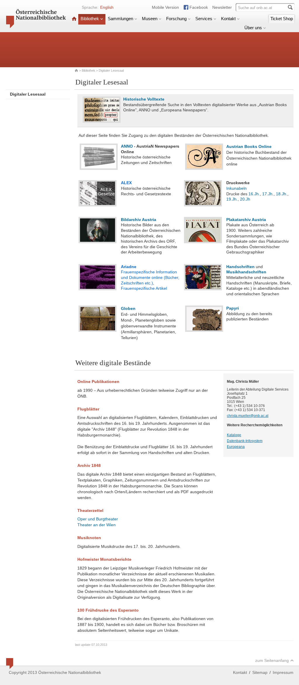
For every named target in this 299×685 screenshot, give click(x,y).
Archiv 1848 (89, 465)
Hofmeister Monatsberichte (104, 559)
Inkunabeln (236, 188)
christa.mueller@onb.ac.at (247, 416)
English (107, 7)
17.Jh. (268, 193)
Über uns (253, 27)
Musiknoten (89, 537)
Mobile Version (165, 7)
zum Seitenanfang (272, 660)
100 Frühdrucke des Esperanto (108, 610)
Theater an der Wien (96, 524)
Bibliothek (90, 18)
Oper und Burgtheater (97, 519)
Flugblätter (88, 409)
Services (203, 18)
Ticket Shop (281, 18)
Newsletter (222, 7)
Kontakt (228, 18)
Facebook (199, 7)
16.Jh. (254, 193)
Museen (149, 18)
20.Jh (245, 199)
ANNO (127, 146)
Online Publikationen (98, 381)
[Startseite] (74, 18)
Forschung (176, 18)
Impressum (283, 672)
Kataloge (234, 435)
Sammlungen (120, 18)
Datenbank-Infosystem (245, 441)
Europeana (236, 447)
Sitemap (259, 672)
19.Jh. (232, 199)
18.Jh (281, 193)
